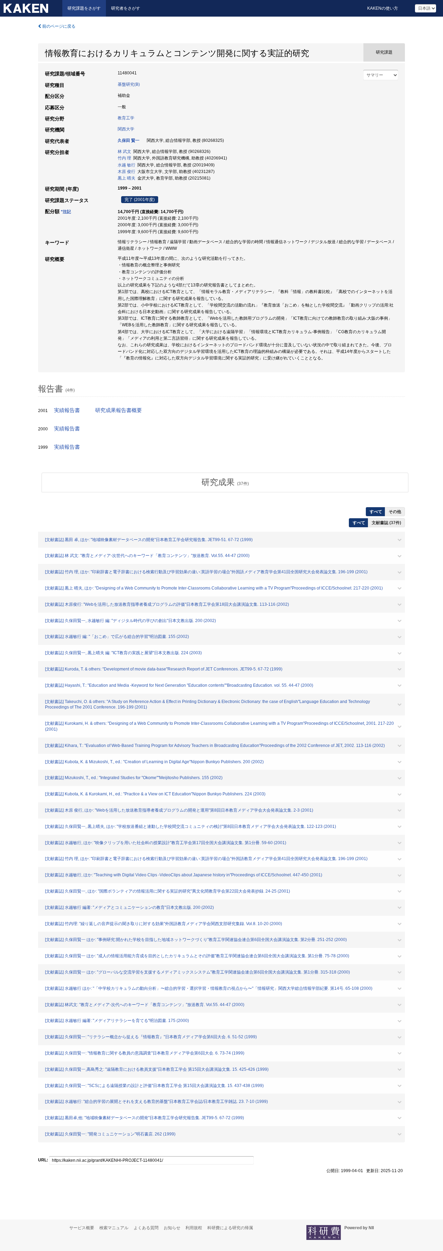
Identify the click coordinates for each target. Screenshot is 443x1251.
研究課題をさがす (84, 8)
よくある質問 (146, 1227)
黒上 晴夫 (126, 178)
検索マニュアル (113, 1227)
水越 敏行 (126, 165)
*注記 (66, 211)
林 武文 (124, 151)
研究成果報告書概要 (118, 410)
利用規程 (194, 1227)
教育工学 (126, 118)
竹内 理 (124, 158)
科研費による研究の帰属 (230, 1227)
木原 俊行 (126, 171)
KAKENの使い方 (382, 8)
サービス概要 (81, 1227)
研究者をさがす (125, 8)
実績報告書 (67, 410)
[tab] (225, 482)
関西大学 (126, 129)
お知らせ (172, 1227)
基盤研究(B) (129, 84)
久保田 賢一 (128, 140)
